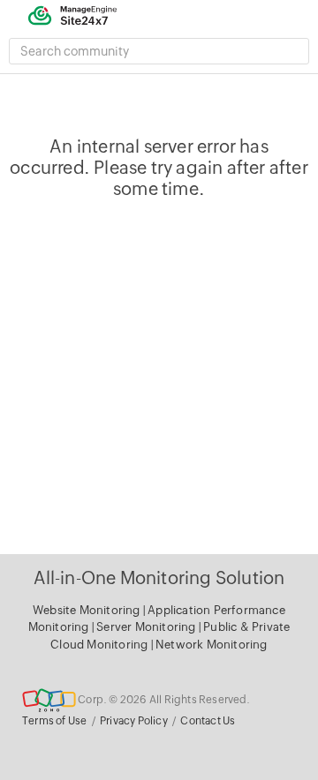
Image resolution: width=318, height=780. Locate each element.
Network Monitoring (211, 644)
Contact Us (207, 721)
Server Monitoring (147, 627)
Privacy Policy (134, 721)
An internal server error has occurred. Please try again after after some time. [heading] (159, 167)
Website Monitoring (86, 610)
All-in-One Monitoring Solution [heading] (159, 577)
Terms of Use (54, 721)
